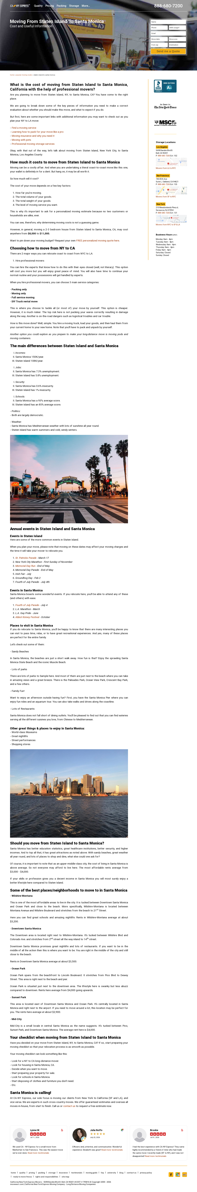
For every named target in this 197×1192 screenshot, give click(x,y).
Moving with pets (21, 139)
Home (13, 1173)
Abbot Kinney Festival (27, 617)
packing (61, 5)
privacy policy (146, 1173)
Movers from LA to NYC (166, 168)
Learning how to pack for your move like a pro (38, 131)
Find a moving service (24, 127)
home (12, 75)
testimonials (76, 1173)
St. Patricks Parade (25, 557)
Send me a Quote (168, 51)
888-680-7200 (168, 5)
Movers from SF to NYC (166, 197)
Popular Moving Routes (24, 75)
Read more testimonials (38, 1153)
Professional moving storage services (33, 143)
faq (102, 1173)
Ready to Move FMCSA (22, 1177)
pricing (49, 5)
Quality (38, 5)
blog (121, 1173)
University (111, 1173)
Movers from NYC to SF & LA (168, 225)
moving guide (91, 1173)
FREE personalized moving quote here (97, 240)
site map (65, 1177)
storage (74, 5)
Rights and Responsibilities (46, 1177)
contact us (69, 1106)
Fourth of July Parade (27, 605)
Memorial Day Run (25, 565)
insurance (63, 1173)
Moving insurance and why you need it (33, 135)
